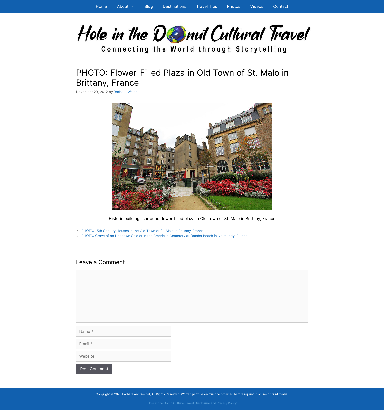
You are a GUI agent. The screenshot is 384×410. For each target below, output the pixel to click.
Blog (148, 6)
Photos (233, 6)
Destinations (174, 6)
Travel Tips (206, 6)
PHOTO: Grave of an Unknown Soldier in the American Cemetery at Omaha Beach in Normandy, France (164, 236)
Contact (280, 6)
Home (101, 6)
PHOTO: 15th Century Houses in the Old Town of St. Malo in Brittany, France (142, 231)
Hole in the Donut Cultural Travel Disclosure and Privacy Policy (192, 403)
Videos (256, 6)
